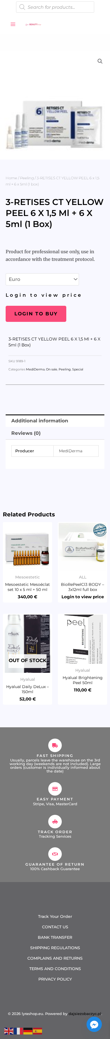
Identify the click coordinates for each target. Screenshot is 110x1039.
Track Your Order (55, 916)
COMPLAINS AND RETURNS (55, 958)
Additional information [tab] (39, 421)
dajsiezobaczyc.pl (85, 1013)
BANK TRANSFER (55, 937)
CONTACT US (55, 926)
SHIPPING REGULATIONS (55, 947)
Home (11, 178)
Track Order (55, 832)
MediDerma (35, 369)
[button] (100, 61)
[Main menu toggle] (13, 24)
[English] (9, 1030)
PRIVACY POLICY (55, 979)
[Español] (38, 1030)
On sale (51, 369)
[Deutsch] (28, 1030)
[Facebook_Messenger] (94, 1024)
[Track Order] (55, 821)
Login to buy (36, 313)
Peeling (27, 178)
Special (77, 369)
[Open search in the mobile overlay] (55, 7)
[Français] (18, 1030)
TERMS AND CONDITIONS (55, 968)
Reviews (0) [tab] (26, 433)
